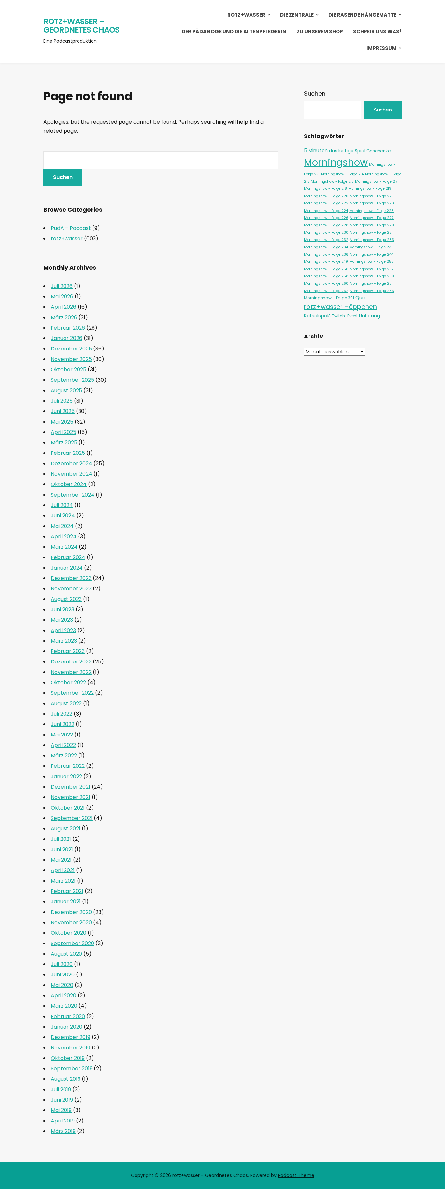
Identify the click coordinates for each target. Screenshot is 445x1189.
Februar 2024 (68, 557)
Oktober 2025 (68, 369)
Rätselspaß (317, 315)
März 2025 (64, 442)
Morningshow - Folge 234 (326, 247)
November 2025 (71, 359)
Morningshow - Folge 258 (326, 276)
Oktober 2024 (69, 484)
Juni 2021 (62, 849)
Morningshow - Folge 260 (326, 283)
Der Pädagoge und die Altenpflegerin (234, 31)
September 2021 (72, 818)
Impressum (381, 48)
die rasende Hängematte (362, 14)
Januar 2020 (66, 1027)
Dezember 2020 (71, 912)
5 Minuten (316, 150)
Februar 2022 (68, 766)
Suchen (314, 93)
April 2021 (63, 870)
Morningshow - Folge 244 (371, 254)
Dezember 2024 (71, 463)
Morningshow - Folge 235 (371, 247)
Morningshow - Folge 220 (326, 196)
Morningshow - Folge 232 (326, 239)
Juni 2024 (63, 515)
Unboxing (369, 315)
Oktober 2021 (68, 807)
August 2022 (66, 703)
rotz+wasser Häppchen (340, 306)
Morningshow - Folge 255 (371, 261)
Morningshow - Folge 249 (326, 261)
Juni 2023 (62, 609)
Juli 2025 (62, 401)
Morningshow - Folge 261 (371, 283)
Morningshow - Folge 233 (372, 239)
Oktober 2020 (68, 933)
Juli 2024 (62, 505)
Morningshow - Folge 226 (326, 218)
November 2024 (71, 474)
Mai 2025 (62, 421)
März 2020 (64, 1006)
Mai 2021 (61, 860)
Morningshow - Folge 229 (372, 225)
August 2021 (65, 828)
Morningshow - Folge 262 (326, 291)
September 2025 (72, 380)
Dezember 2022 (71, 661)
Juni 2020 (63, 974)
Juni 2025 (63, 411)
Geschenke (378, 151)
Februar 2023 (68, 651)
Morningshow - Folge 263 (372, 291)
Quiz (360, 297)
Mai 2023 (62, 620)
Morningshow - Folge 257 (372, 269)
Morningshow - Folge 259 (372, 276)
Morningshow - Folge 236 (326, 254)
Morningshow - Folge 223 (372, 203)
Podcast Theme (296, 1175)
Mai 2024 (62, 526)
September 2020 (72, 943)
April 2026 (63, 307)
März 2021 (63, 880)
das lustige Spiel (347, 150)
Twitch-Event (345, 316)
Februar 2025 (68, 453)
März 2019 (63, 1131)
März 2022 (64, 755)
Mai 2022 (62, 734)
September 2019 (72, 1068)
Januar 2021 (66, 901)
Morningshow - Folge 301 (329, 298)
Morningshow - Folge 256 (326, 269)
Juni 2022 (62, 724)
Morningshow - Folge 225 (371, 210)
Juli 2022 (61, 714)
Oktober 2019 (68, 1058)
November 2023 (71, 588)
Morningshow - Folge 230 (326, 232)
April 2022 (63, 745)
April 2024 (64, 536)
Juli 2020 (62, 964)
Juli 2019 (61, 1089)
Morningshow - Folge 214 (342, 174)
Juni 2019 (62, 1100)
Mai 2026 (62, 296)
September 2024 (72, 494)
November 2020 (71, 922)
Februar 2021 (67, 891)
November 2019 (70, 1047)
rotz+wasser (246, 14)
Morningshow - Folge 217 (376, 181)
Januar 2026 (66, 338)
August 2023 (66, 599)
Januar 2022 (66, 776)
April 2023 (63, 630)
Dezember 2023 (71, 578)
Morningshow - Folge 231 (371, 232)
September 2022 (72, 693)
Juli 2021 (61, 839)
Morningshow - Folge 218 (325, 188)
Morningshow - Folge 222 (326, 203)
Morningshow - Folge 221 (371, 196)
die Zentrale (297, 14)
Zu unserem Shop (320, 31)
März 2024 (64, 547)
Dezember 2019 (70, 1037)
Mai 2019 (61, 1110)
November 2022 (71, 672)
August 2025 (66, 390)
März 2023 (64, 641)
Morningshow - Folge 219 (369, 188)
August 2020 (66, 954)
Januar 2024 (67, 568)
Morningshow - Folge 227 (372, 218)
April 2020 (63, 995)
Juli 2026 (62, 286)
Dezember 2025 (71, 348)
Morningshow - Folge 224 (326, 210)
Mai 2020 (62, 985)
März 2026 (64, 317)
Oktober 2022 (68, 682)
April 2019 (63, 1120)
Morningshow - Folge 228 (326, 225)
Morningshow (336, 162)
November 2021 (70, 797)
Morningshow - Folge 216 (332, 181)
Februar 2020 (68, 1016)
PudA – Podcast (71, 228)
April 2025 (63, 432)
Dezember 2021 (70, 787)
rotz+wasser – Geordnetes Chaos (81, 25)
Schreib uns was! (377, 31)
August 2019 (65, 1079)
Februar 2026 (68, 328)
